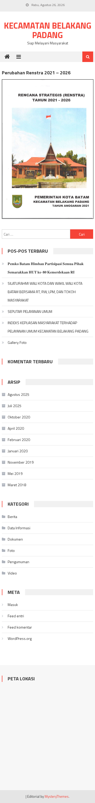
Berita (12, 516)
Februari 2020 (19, 439)
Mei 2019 (15, 473)
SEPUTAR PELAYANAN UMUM (30, 311)
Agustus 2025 (18, 394)
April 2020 (16, 428)
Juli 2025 (14, 405)
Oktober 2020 (19, 417)
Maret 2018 (17, 485)
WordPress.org (20, 638)
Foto (11, 550)
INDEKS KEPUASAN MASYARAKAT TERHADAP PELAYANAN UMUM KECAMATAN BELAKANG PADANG (48, 327)
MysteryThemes (57, 796)
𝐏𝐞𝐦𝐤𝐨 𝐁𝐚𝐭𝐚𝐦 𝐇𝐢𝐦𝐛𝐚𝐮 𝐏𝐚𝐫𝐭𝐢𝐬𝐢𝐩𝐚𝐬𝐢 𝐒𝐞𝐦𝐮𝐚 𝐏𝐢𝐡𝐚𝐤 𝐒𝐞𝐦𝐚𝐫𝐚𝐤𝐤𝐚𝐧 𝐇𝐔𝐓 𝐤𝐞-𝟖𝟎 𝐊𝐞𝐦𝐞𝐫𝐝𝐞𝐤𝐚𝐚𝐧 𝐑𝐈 (46, 268)
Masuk (13, 604)
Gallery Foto (17, 342)
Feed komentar (20, 627)
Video (12, 573)
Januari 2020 (18, 451)
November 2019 (21, 462)
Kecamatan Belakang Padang (47, 30)
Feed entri (16, 616)
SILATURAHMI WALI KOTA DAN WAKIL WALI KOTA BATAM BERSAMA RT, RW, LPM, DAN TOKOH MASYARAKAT (45, 292)
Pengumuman (18, 561)
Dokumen (15, 539)
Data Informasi (19, 528)
